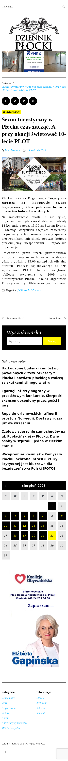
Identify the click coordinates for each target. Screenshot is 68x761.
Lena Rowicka (12, 150)
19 (24, 535)
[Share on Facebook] (6, 101)
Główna (6, 83)
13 (33, 525)
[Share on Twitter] (15, 101)
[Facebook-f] (6, 752)
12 (24, 525)
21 (43, 535)
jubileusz (22, 290)
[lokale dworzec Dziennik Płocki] (34, 52)
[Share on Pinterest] (33, 101)
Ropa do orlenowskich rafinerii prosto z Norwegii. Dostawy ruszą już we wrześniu (32, 418)
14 (43, 525)
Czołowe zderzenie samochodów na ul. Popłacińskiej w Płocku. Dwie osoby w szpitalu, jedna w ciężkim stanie (33, 438)
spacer (38, 290)
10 (5, 525)
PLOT (31, 290)
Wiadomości (11, 112)
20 (33, 535)
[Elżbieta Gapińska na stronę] (34, 666)
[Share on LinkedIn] (24, 101)
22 (52, 535)
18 (15, 535)
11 (15, 525)
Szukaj (52, 341)
